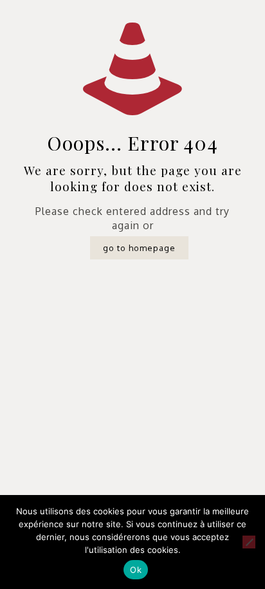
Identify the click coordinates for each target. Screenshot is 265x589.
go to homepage (139, 248)
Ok (136, 570)
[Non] (248, 542)
